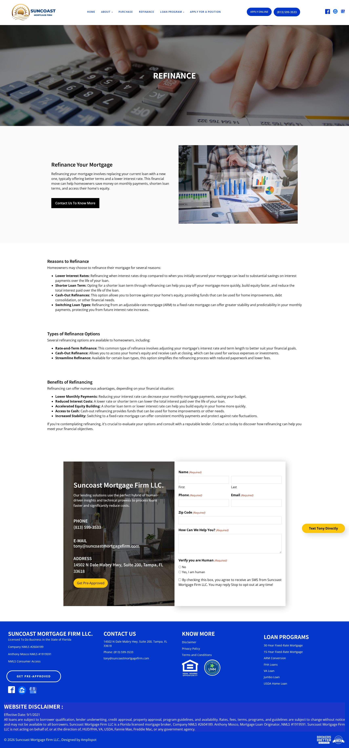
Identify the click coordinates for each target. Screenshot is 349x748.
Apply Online (259, 12)
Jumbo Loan (272, 677)
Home (91, 12)
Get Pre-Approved (90, 583)
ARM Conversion (275, 658)
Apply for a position (205, 12)
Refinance (146, 12)
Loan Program (171, 12)
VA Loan (269, 670)
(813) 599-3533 (287, 12)
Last (234, 487)
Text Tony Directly (323, 528)
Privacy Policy (191, 648)
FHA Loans (271, 664)
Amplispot (89, 740)
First (182, 487)
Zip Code (192, 512)
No (184, 567)
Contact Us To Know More (75, 203)
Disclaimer (189, 642)
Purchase (126, 12)
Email (242, 495)
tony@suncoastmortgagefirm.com (106, 546)
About (105, 12)
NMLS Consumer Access (24, 661)
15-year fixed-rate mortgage (283, 651)
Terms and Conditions (197, 654)
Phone (190, 495)
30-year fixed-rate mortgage (283, 645)
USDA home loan (275, 683)
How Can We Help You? (203, 530)
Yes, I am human (193, 572)
